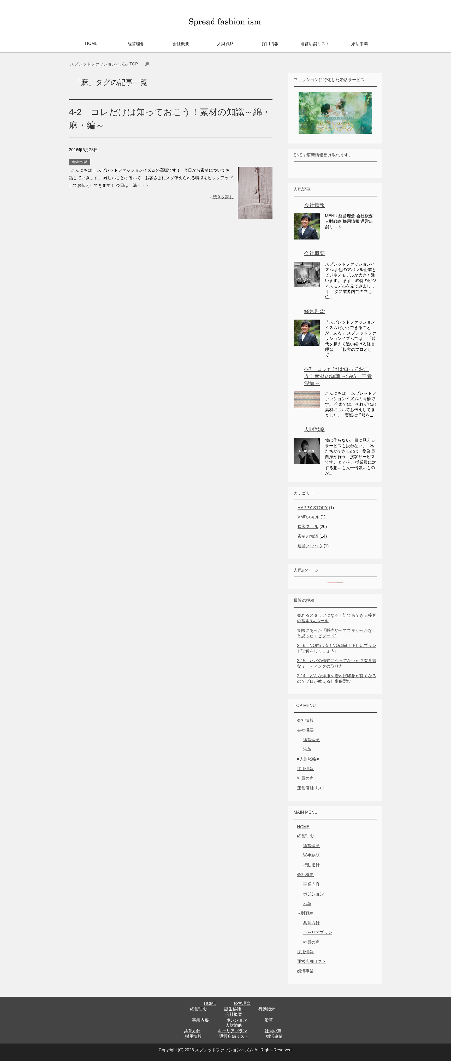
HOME (91, 43)
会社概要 (181, 43)
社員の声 (305, 778)
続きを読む (223, 197)
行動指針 (311, 865)
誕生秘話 (311, 855)
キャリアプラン (317, 932)
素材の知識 (79, 162)
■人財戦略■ (308, 759)
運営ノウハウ (310, 546)
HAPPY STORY (313, 508)
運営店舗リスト (315, 43)
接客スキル (308, 526)
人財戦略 (225, 43)
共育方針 (311, 923)
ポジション (313, 894)
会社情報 (314, 205)
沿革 (307, 749)
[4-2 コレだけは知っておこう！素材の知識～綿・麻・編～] (255, 215)
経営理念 (136, 43)
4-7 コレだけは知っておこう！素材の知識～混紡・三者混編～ (338, 376)
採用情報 (270, 43)
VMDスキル (308, 517)
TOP (104, 64)
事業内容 (311, 884)
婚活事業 (359, 43)
